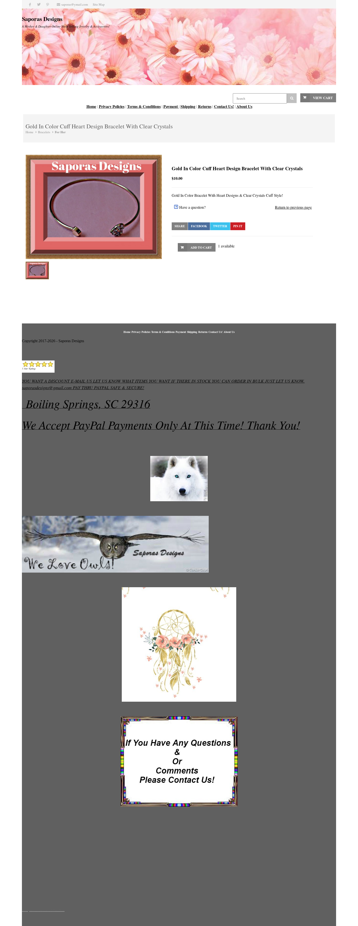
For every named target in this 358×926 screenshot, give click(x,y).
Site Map (99, 4)
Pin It (237, 226)
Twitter (220, 226)
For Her (60, 132)
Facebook (199, 226)
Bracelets (44, 132)
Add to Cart (201, 247)
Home (29, 132)
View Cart (323, 97)
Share (180, 226)
